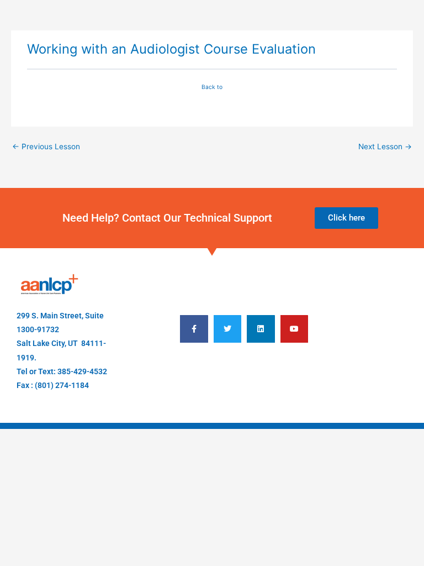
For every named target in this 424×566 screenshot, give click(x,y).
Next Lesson (385, 146)
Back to (212, 86)
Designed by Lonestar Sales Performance (244, 375)
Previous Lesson (46, 146)
